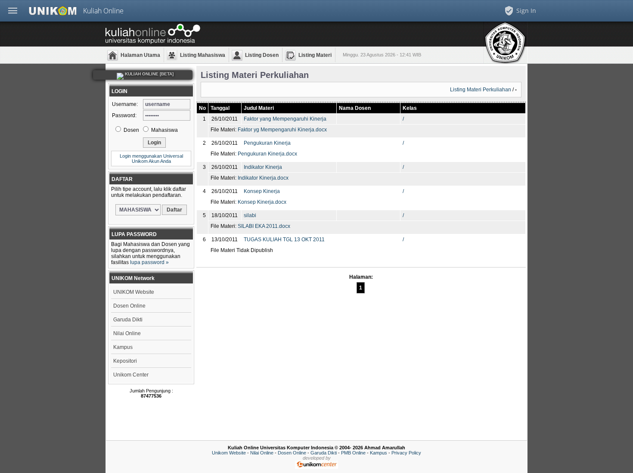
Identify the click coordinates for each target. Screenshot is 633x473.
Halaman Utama (140, 55)
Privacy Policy (406, 452)
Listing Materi (315, 55)
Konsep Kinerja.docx (262, 202)
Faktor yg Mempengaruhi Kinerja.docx (282, 130)
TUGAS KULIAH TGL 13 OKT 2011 (284, 239)
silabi (250, 215)
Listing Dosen (262, 55)
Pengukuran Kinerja (267, 143)
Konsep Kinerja (262, 191)
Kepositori (125, 361)
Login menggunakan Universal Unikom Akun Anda (151, 158)
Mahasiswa (164, 130)
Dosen (130, 130)
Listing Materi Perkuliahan (480, 90)
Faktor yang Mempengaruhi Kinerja (285, 119)
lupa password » (149, 262)
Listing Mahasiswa (202, 55)
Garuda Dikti (128, 320)
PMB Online (353, 452)
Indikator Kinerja (263, 167)
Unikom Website (229, 452)
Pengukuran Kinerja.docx (267, 154)
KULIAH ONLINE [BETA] (149, 74)
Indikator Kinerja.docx (263, 178)
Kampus (123, 347)
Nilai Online (127, 333)
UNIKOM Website (133, 292)
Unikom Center (131, 375)
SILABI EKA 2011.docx (264, 226)
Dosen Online (129, 306)
